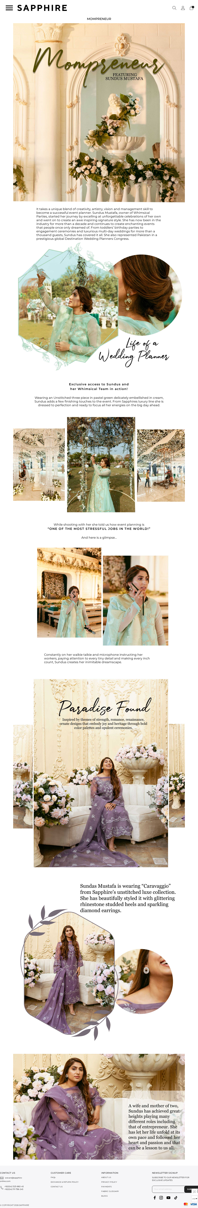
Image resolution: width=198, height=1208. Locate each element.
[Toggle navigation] (9, 8)
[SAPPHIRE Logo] (42, 7)
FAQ (53, 1177)
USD (194, 1199)
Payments (106, 1187)
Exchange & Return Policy (65, 1182)
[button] (174, 8)
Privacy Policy (109, 1182)
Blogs (104, 1196)
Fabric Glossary (110, 1191)
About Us (106, 1177)
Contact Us (57, 1187)
